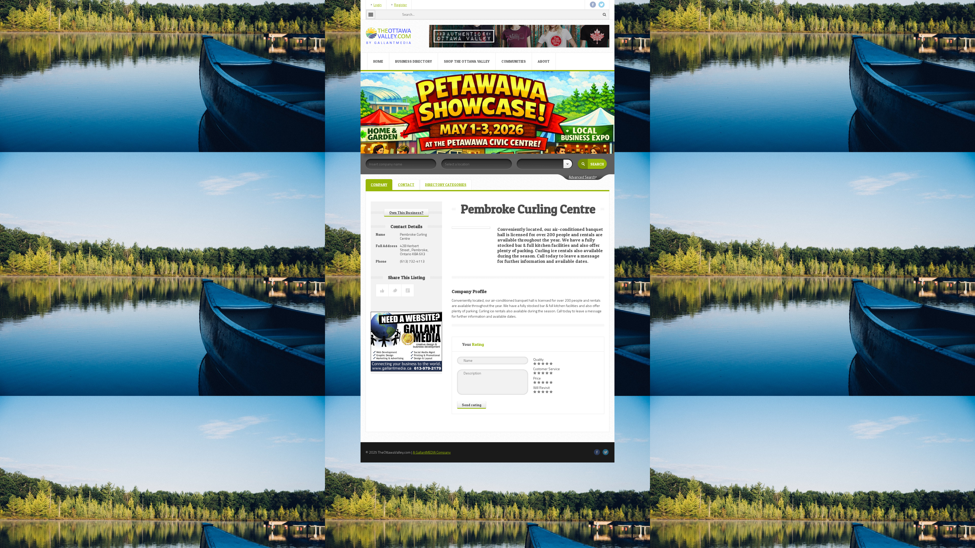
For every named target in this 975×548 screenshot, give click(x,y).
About (544, 61)
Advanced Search (582, 177)
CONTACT (406, 184)
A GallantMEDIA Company (432, 452)
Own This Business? (406, 212)
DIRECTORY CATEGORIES (445, 184)
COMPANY (379, 184)
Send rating (471, 405)
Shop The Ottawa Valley (467, 61)
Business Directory (413, 61)
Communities (513, 61)
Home (378, 61)
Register (400, 4)
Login (377, 4)
